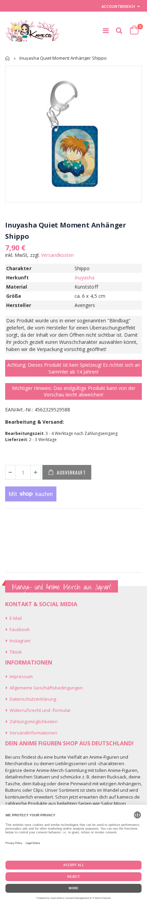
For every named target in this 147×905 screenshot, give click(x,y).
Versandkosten (57, 255)
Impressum (21, 676)
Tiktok (16, 652)
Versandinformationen (33, 733)
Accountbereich (118, 6)
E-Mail (16, 618)
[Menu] (106, 30)
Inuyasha (85, 277)
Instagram (20, 641)
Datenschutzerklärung (33, 699)
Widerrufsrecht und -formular (40, 710)
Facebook (20, 629)
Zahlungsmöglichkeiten (34, 721)
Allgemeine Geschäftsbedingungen (46, 688)
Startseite (7, 58)
